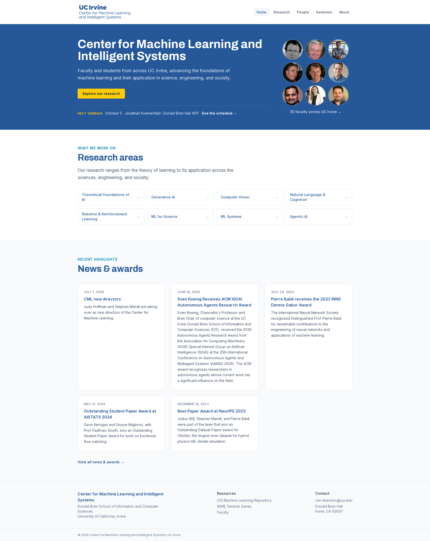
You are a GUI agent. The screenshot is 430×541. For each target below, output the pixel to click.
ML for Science (180, 216)
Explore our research (101, 93)
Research (281, 12)
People (303, 12)
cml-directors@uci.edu (333, 500)
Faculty (223, 512)
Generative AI (180, 197)
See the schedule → (219, 113)
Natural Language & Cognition (319, 197)
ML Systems (250, 216)
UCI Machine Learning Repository (244, 500)
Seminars (324, 12)
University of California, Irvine (102, 516)
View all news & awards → (101, 462)
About (344, 12)
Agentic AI (319, 216)
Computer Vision (250, 197)
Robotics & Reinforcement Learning (111, 216)
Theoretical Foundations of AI (111, 197)
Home (262, 12)
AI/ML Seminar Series (234, 506)
